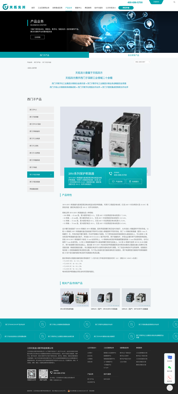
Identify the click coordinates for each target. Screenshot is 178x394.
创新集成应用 (57, 8)
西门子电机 (33, 167)
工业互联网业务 (43, 8)
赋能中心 (78, 8)
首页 (33, 8)
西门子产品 (44, 55)
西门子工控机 (34, 146)
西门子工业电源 (35, 138)
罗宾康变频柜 (34, 189)
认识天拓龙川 (111, 8)
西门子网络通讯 (35, 131)
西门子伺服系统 (35, 160)
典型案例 (88, 8)
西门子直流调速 (35, 182)
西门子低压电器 (46, 62)
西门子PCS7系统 (35, 124)
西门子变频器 (34, 117)
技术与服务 (98, 8)
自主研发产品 (133, 55)
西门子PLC (33, 109)
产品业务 (68, 8)
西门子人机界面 (35, 153)
